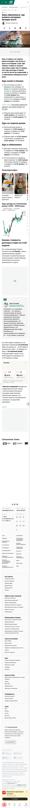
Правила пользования (8, 553)
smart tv (7, 757)
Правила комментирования (21, 544)
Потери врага (8, 612)
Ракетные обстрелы (10, 598)
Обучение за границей (11, 688)
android (7, 753)
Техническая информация (19, 548)
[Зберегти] (26, 28)
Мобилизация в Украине (13, 617)
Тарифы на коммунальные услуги (14, 648)
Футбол (7, 711)
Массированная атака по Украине (14, 607)
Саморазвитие (9, 686)
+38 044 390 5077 (20, 510)
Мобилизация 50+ (9, 622)
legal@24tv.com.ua (21, 785)
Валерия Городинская (12, 23)
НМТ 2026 (7, 683)
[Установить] (15, 795)
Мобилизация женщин (11, 624)
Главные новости (9, 578)
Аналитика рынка (9, 696)
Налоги (7, 650)
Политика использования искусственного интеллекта (6, 562)
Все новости (9, 576)
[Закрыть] (26, 792)
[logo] (11, 2)
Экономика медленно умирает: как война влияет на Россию (14, 107)
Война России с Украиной (13, 596)
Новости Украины (9, 581)
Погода (7, 590)
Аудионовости (8, 588)
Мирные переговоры (10, 602)
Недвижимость (9, 694)
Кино (6, 658)
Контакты (18, 551)
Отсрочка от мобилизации (12, 629)
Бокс (6, 708)
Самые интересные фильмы (12, 660)
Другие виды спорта (10, 718)
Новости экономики (11, 638)
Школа (6, 681)
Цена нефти (8, 641)
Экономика (5, 7)
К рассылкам (10, 742)
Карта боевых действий (11, 600)
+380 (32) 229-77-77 (12, 783)
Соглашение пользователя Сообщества (19, 539)
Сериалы (7, 669)
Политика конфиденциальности (7, 557)
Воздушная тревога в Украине (13, 605)
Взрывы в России (9, 609)
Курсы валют (8, 643)
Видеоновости (9, 585)
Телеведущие (5, 547)
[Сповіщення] (28, 2)
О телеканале (5, 545)
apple (18, 753)
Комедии (7, 667)
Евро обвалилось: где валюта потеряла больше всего (24, 7)
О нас (3, 535)
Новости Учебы (10, 675)
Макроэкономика (13, 7)
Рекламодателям (6, 550)
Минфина (7, 91)
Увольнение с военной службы (13, 619)
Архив (17, 560)
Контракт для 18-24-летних (12, 626)
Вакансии (18, 553)
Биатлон (7, 715)
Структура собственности (20, 557)
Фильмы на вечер (9, 665)
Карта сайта (19, 563)
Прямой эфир (8, 583)
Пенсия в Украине (10, 652)
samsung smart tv (18, 757)
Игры (17, 566)
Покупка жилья (9, 698)
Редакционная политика (5, 542)
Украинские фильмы (10, 662)
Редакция (4, 538)
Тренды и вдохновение (11, 701)
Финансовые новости (11, 645)
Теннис (7, 713)
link (16, 517)
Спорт (7, 706)
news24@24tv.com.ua (8, 510)
